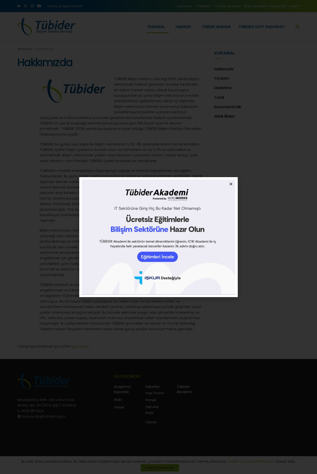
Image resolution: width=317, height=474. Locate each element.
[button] (231, 184)
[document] (158, 237)
